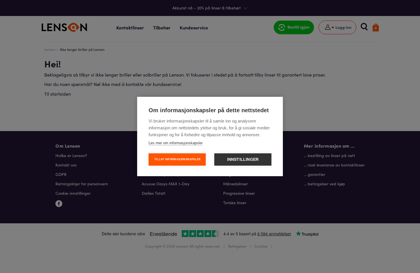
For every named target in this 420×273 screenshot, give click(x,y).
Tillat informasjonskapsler (177, 159)
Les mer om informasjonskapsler (176, 143)
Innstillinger (243, 159)
